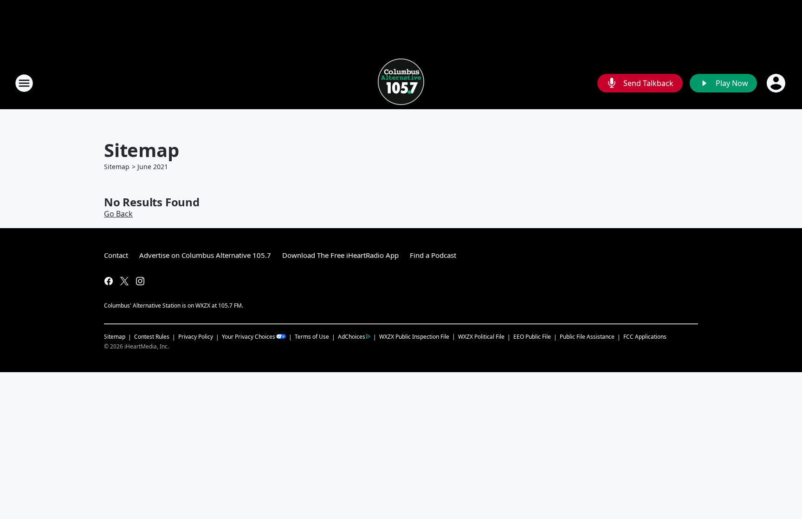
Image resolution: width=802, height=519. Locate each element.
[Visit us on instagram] (140, 281)
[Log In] (777, 83)
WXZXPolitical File (481, 337)
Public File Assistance (587, 337)
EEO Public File (532, 337)
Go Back (118, 214)
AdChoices (351, 337)
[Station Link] (401, 83)
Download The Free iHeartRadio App (340, 255)
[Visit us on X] (124, 281)
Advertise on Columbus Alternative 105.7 (205, 255)
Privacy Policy (195, 337)
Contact (116, 255)
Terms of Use (312, 337)
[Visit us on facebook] (108, 281)
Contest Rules (151, 337)
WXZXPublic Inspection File (414, 336)
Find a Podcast (433, 255)
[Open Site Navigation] (24, 83)
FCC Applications (644, 336)
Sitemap (116, 166)
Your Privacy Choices (248, 337)
